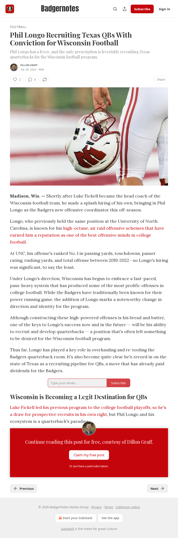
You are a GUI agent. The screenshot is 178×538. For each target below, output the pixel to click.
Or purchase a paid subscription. (89, 466)
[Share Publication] (124, 9)
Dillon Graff (29, 65)
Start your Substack (77, 518)
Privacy (96, 507)
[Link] (3, 396)
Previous (27, 488)
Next (154, 488)
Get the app (110, 518)
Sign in (164, 9)
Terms (108, 507)
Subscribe (142, 9)
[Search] (115, 9)
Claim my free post (89, 455)
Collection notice (128, 507)
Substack (67, 529)
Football (18, 27)
